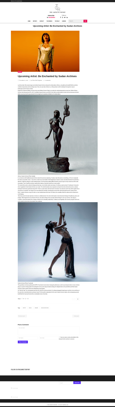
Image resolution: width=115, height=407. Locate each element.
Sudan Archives (45, 307)
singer (36, 307)
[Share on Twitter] (23, 298)
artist (24, 307)
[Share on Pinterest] (27, 298)
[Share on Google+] (26, 298)
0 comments (48, 80)
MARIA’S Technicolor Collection (18, 385)
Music (30, 307)
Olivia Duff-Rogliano (37, 80)
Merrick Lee (65, 404)
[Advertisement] (46, 356)
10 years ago (15, 388)
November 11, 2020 (23, 80)
